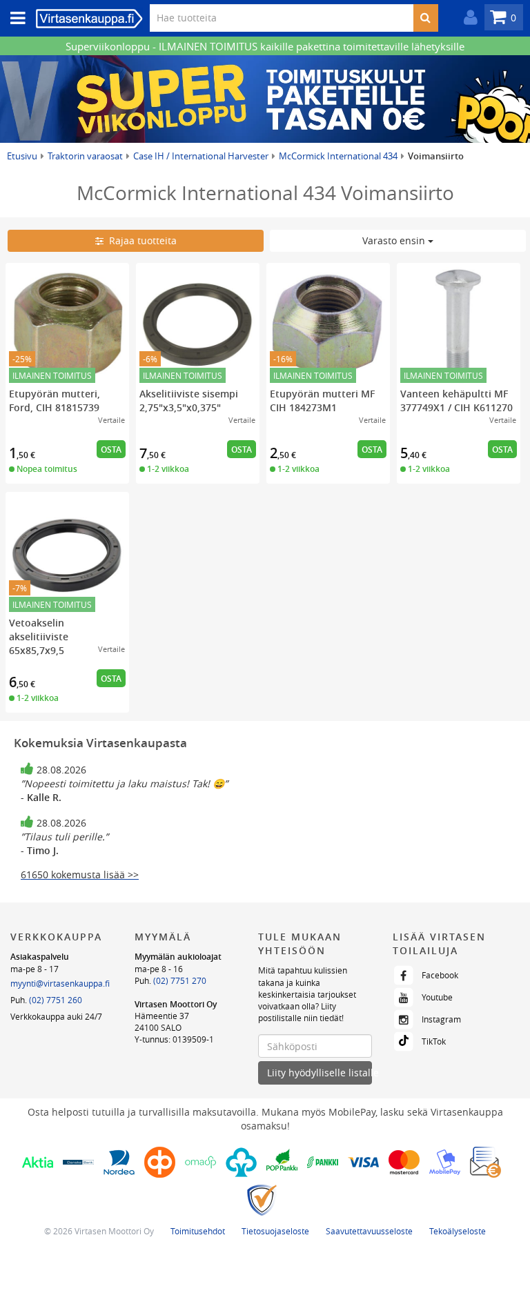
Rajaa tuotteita (140, 240)
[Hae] (425, 18)
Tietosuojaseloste (275, 1230)
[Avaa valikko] (14, 18)
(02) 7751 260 (55, 999)
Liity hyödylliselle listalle (319, 1072)
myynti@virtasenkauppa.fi (60, 983)
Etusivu (22, 156)
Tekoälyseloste (457, 1230)
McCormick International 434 (338, 156)
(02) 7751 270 (179, 980)
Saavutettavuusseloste (369, 1230)
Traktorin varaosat (85, 156)
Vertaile (111, 420)
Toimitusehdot (197, 1230)
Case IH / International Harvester (200, 156)
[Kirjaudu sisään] (467, 17)
